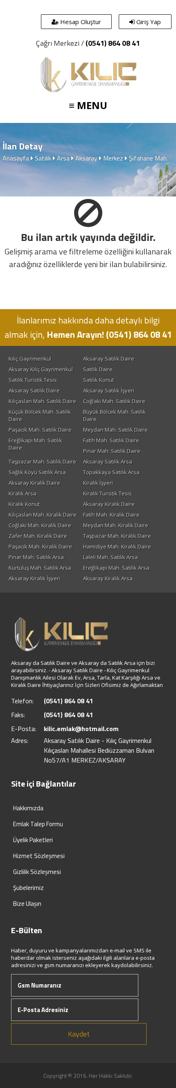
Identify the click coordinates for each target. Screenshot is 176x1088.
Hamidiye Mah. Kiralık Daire (117, 546)
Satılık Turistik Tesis (33, 379)
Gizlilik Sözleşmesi (37, 871)
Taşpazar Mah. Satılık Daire (42, 461)
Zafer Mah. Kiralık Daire (38, 536)
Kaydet (79, 1033)
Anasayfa (15, 158)
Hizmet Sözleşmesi (39, 856)
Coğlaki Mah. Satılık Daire (114, 401)
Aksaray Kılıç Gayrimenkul (41, 369)
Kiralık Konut (24, 504)
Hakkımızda (28, 808)
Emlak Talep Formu (38, 824)
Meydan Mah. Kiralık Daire (115, 525)
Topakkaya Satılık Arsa (111, 472)
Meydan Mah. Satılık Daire (115, 429)
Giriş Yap (148, 22)
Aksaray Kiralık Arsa (108, 578)
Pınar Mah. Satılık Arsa (36, 557)
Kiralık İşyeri (98, 482)
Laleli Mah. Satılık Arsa (110, 557)
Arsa (63, 158)
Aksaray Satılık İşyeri (108, 390)
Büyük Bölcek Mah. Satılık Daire (114, 415)
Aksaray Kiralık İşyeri (34, 578)
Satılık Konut (98, 379)
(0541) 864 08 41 (113, 43)
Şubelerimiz (28, 887)
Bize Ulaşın (27, 903)
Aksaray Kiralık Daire (34, 482)
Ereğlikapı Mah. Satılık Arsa (116, 567)
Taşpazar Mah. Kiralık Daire (117, 536)
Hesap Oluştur (80, 22)
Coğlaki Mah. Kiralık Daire (40, 525)
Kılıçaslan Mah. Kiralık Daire (43, 514)
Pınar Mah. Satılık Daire (111, 451)
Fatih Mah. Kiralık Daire (111, 514)
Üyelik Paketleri (33, 840)
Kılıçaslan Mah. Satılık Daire (42, 401)
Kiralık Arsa (22, 493)
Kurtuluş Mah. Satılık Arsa (40, 567)
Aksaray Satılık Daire (108, 358)
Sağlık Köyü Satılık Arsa (37, 472)
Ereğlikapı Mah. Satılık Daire (35, 444)
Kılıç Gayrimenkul (30, 358)
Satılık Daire (98, 369)
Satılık (43, 158)
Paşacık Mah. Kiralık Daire (40, 546)
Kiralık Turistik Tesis (107, 493)
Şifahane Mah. (148, 158)
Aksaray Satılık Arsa (107, 461)
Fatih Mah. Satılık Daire (111, 440)
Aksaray (86, 158)
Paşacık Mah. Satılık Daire (40, 429)
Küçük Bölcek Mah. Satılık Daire (40, 415)
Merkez (113, 158)
